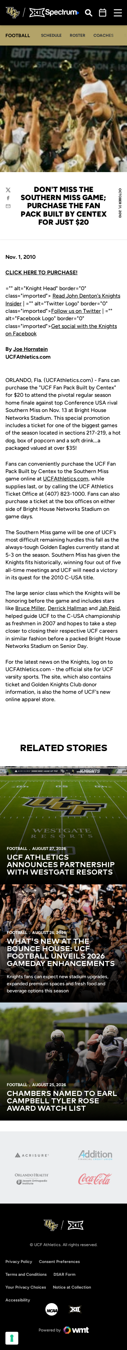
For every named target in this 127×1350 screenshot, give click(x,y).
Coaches (103, 35)
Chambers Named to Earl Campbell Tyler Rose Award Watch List (62, 1101)
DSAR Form (65, 1274)
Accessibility (17, 1299)
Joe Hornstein (30, 349)
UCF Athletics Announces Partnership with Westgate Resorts (61, 865)
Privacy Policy (18, 1261)
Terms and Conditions (26, 1274)
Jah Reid (109, 608)
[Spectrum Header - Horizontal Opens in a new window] (62, 12)
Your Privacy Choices (25, 1287)
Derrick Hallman (67, 608)
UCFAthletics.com (65, 478)
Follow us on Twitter (76, 311)
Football (17, 848)
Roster (77, 35)
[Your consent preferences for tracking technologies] (11, 1338)
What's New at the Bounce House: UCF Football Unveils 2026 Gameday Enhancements (61, 953)
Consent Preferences (59, 1261)
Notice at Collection (72, 1287)
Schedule (51, 35)
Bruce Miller (30, 608)
